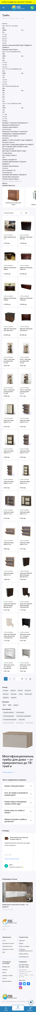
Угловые (5, 690)
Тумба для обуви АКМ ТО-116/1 (9, 513)
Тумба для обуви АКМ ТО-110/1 (25, 421)
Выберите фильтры (15, 181)
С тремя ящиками (8, 716)
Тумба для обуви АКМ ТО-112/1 (25, 452)
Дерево (16, 705)
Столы (4, 978)
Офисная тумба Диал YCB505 (10, 299)
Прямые (13, 690)
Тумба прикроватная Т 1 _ (10, 238)
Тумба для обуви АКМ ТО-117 (25, 513)
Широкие (6, 697)
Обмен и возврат (24, 946)
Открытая (22, 719)
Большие (13, 694)
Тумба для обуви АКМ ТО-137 (9, 574)
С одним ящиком (8, 712)
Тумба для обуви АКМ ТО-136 (25, 543)
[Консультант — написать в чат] (30, 1002)
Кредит (21, 943)
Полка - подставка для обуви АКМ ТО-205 (9, 361)
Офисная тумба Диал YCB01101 (26, 268)
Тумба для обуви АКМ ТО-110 (9, 421)
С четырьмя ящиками (9, 719)
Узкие (20, 694)
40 (22, 679)
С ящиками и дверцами (23, 716)
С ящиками (19, 723)
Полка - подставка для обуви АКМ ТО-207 (25, 361)
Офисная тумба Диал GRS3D (10, 268)
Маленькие (28, 694)
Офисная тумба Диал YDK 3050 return (10, 329)
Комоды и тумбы (7, 975)
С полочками (20, 712)
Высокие (5, 694)
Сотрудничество (7, 946)
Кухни (4, 972)
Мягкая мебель (7, 981)
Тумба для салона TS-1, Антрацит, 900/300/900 (25, 636)
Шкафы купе (6, 966)
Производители (24, 956)
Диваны (4, 969)
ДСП (4, 705)
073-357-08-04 (23, 965)
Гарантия (22, 940)
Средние (13, 697)
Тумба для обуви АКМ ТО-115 (25, 482)
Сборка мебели (23, 954)
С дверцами (29, 723)
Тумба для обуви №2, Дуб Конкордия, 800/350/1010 (26, 575)
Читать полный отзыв (11, 859)
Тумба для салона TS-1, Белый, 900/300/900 (9, 666)
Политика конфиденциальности (26, 950)
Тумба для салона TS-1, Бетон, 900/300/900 (25, 666)
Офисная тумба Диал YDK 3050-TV (26, 329)
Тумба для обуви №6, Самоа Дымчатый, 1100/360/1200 (10, 636)
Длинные (28, 690)
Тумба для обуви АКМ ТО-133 (9, 543)
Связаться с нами (7, 949)
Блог (3, 952)
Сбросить (5, 181)
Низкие (20, 690)
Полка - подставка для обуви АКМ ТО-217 (25, 391)
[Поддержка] (32, 7)
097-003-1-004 (23, 967)
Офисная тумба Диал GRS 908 (26, 238)
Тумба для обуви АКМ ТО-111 (9, 452)
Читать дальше (7, 772)
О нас (4, 940)
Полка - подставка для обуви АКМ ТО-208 (9, 391)
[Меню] (3, 7)
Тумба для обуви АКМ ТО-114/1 (9, 482)
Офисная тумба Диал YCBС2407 (26, 299)
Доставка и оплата (8, 943)
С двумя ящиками (8, 723)
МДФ (9, 705)
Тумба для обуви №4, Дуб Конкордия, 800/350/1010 (10, 605)
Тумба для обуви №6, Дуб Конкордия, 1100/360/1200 (26, 605)
